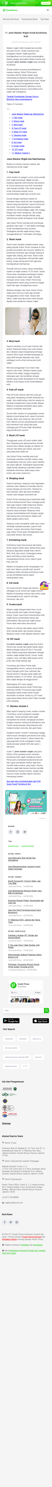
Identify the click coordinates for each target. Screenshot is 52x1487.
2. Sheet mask (18, 121)
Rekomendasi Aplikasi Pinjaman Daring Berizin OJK (25, 978)
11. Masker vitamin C (21, 153)
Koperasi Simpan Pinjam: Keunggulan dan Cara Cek (25, 924)
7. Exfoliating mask (20, 139)
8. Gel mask (17, 142)
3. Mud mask (17, 125)
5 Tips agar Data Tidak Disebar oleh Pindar (24, 968)
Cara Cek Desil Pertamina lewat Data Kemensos (24, 933)
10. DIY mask (17, 149)
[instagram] (17, 856)
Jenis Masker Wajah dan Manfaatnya (28, 114)
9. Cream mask (18, 146)
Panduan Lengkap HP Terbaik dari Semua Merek (23, 958)
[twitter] (24, 856)
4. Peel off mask (19, 128)
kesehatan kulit (13, 868)
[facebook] (10, 856)
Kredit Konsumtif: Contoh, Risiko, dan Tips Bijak (24, 904)
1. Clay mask (17, 117)
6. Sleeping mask (19, 135)
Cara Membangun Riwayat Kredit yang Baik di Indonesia (25, 914)
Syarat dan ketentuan (32, 1261)
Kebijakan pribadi (10, 1264)
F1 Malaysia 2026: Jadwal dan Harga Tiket (25, 943)
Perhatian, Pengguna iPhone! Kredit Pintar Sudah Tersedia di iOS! (24, 988)
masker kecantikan (27, 868)
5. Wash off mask (19, 132)
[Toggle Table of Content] (8, 109)
